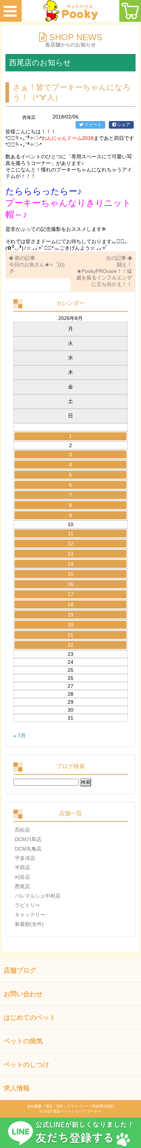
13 (70, 554)
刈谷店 (22, 877)
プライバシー (78, 1106)
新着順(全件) (29, 924)
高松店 (22, 830)
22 (70, 645)
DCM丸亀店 (28, 849)
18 (70, 604)
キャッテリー (30, 915)
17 (70, 594)
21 (70, 635)
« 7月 (19, 736)
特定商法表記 (103, 1106)
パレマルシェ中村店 (37, 896)
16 (70, 584)
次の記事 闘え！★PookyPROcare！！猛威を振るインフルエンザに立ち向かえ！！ (104, 271)
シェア (123, 124)
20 (70, 625)
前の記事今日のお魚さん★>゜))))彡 (37, 264)
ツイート (92, 124)
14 (70, 564)
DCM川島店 (28, 839)
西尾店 (22, 886)
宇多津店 (25, 858)
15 (70, 574)
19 (70, 614)
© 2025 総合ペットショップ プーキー (70, 1111)
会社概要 (34, 1106)
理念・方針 (54, 1106)
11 (70, 533)
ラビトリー (27, 905)
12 (70, 543)
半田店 (22, 867)
